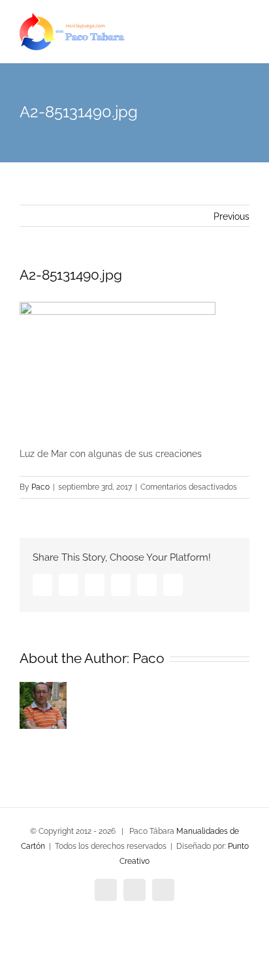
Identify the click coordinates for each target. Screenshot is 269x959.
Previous (231, 216)
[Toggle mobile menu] (244, 39)
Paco (40, 487)
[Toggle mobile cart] (220, 39)
